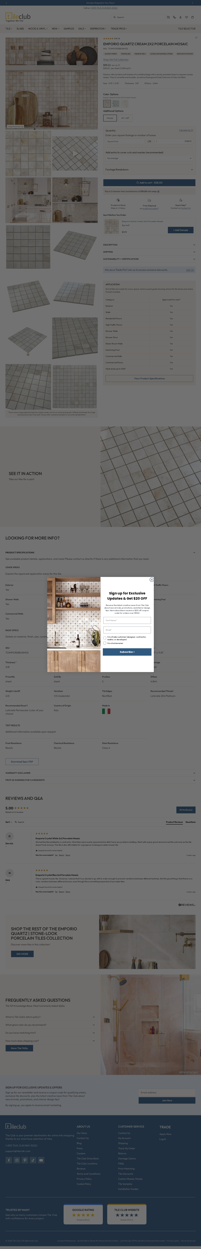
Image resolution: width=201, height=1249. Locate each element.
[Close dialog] (152, 580)
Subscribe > (127, 652)
